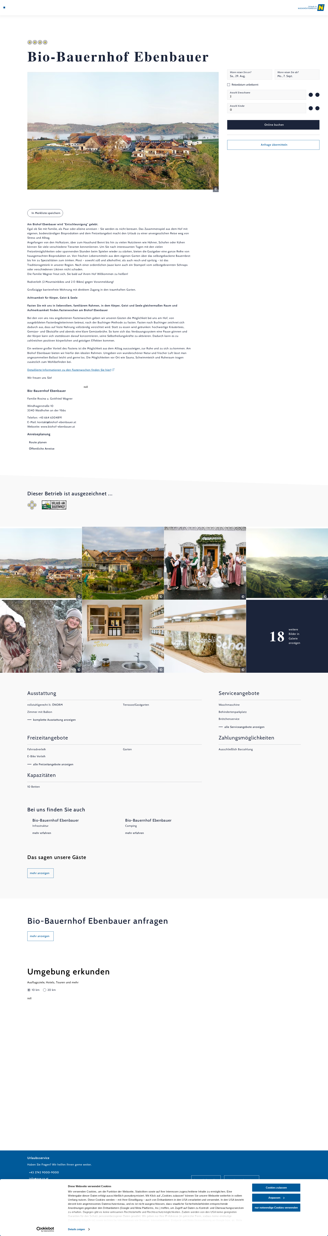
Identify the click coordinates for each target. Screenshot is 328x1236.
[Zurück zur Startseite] (311, 7)
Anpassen (274, 1197)
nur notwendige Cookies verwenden (276, 1207)
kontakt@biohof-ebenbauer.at (56, 422)
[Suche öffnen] (24, 7)
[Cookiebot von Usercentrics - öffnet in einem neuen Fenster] (45, 1229)
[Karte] (14, 7)
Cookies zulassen (276, 1187)
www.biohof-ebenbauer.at (58, 426)
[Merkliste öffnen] (19, 7)
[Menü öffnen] (4, 7)
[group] (266, 95)
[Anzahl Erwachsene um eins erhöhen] (317, 95)
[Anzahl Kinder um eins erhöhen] (317, 108)
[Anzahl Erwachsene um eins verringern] (311, 95)
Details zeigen (76, 1229)
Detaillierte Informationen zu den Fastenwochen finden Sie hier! (69, 370)
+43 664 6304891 (50, 417)
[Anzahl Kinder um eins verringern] (311, 108)
